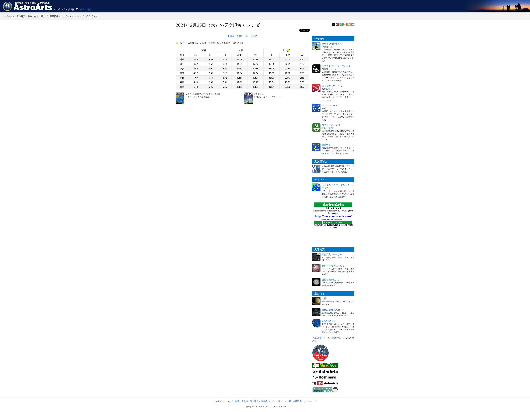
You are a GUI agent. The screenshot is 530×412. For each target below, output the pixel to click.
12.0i (330, 88)
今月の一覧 (242, 35)
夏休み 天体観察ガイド (333, 309)
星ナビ (44, 16)
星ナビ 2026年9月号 (332, 43)
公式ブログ (91, 16)
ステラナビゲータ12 (332, 85)
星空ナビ (326, 144)
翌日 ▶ (253, 35)
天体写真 (21, 16)
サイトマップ (310, 401)
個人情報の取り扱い (260, 401)
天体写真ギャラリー (332, 254)
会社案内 (297, 401)
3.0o (330, 108)
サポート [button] (66, 16)
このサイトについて (223, 401)
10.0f (330, 128)
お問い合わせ (241, 401)
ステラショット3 (330, 105)
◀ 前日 (230, 35)
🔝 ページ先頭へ (314, 407)
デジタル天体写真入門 (333, 265)
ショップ (79, 16)
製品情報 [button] (54, 16)
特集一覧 (336, 337)
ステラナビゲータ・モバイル (336, 66)
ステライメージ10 (331, 125)
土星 (324, 298)
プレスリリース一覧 (281, 401)
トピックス (8, 16)
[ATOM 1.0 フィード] (349, 24)
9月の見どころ (329, 320)
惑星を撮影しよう (331, 279)
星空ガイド (33, 16)
